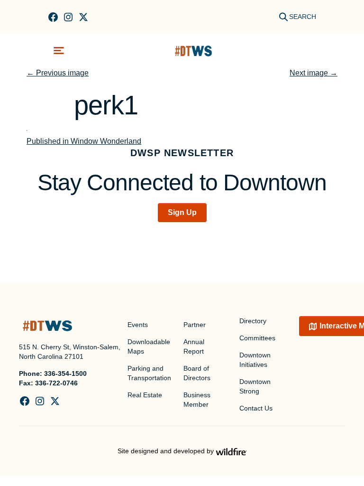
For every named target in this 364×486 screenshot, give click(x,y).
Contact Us (256, 408)
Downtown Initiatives (255, 359)
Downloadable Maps (148, 346)
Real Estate (144, 395)
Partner (194, 324)
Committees (257, 338)
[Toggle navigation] (58, 50)
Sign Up (182, 212)
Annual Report (193, 346)
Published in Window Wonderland (84, 141)
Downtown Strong (255, 386)
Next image (313, 73)
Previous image (58, 73)
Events (137, 324)
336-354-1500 (65, 373)
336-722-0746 (56, 383)
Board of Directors (196, 373)
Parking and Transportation (149, 373)
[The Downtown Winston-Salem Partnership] (193, 50)
